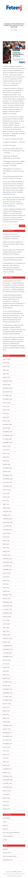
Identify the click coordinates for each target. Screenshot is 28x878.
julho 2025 (6, 406)
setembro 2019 (7, 656)
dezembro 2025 (7, 388)
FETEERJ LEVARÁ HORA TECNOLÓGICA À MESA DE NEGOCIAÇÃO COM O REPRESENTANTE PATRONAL (13, 252)
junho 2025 (6, 410)
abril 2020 (6, 631)
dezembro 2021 (7, 558)
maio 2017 (6, 758)
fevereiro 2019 (7, 682)
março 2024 (6, 464)
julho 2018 (6, 707)
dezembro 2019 (7, 645)
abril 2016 (6, 805)
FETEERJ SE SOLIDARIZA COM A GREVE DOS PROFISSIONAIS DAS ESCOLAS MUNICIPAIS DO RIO (12, 320)
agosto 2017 (7, 747)
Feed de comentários (9, 856)
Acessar (5, 849)
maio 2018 (6, 714)
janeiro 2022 (6, 555)
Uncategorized (8, 836)
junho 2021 (6, 580)
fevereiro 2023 (7, 511)
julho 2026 (6, 363)
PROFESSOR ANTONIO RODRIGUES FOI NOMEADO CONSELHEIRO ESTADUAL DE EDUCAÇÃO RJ (14, 305)
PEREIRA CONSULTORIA (17, 871)
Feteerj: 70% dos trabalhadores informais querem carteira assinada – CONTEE (13, 327)
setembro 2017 (7, 743)
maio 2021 (6, 584)
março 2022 (6, 551)
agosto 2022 (7, 533)
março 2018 (6, 722)
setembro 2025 (7, 399)
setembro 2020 (7, 613)
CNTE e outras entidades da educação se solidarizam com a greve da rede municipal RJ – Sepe (13, 313)
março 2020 (6, 635)
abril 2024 (6, 461)
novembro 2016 (8, 780)
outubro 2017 (7, 740)
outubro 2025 (7, 395)
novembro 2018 (8, 693)
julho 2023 (6, 493)
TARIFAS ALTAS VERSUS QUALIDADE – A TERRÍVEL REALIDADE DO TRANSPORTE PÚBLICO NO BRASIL (13, 289)
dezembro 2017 (7, 732)
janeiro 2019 (6, 685)
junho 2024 (6, 453)
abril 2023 (6, 504)
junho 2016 (6, 798)
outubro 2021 (7, 566)
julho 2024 (6, 450)
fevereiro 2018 (7, 725)
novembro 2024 (8, 435)
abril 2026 (6, 373)
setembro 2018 (7, 700)
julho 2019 (6, 664)
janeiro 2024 (6, 471)
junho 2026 (6, 366)
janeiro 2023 (6, 515)
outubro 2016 (7, 783)
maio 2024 (6, 457)
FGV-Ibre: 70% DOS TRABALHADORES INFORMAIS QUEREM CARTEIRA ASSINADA (14, 332)
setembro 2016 (7, 787)
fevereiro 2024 (7, 468)
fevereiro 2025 (7, 424)
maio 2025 (6, 413)
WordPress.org (8, 860)
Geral (4, 821)
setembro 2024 (7, 442)
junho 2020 (6, 624)
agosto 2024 (7, 446)
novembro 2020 (8, 606)
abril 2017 (6, 762)
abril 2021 (6, 587)
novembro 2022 (8, 522)
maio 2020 (6, 627)
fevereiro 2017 (7, 769)
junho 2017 (6, 754)
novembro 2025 (8, 392)
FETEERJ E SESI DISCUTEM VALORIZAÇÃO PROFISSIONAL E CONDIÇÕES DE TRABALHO (12, 236)
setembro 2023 (7, 486)
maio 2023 (6, 500)
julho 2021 (6, 577)
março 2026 (6, 377)
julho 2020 (6, 620)
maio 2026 (6, 370)
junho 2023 (6, 497)
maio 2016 (6, 801)
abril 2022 (6, 547)
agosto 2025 (7, 402)
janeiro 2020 (6, 642)
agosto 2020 (7, 616)
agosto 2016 (7, 791)
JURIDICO (5, 825)
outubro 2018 (7, 696)
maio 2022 (6, 544)
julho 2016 (6, 794)
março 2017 (6, 765)
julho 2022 (6, 537)
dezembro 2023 (7, 475)
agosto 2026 (7, 359)
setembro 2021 (7, 569)
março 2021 (6, 591)
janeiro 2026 (6, 384)
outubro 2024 (7, 439)
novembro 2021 (8, 562)
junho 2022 (6, 540)
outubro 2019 (7, 653)
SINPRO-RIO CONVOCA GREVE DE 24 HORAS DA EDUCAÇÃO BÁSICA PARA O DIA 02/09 (13, 244)
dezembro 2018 (7, 689)
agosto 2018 (7, 703)
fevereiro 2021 (7, 595)
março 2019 (6, 678)
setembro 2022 (7, 529)
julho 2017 (6, 751)
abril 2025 (6, 417)
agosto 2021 (7, 573)
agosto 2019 (7, 660)
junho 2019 (6, 667)
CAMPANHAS (6, 818)
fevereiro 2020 (7, 638)
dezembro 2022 (7, 519)
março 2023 (6, 508)
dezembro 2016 (7, 776)
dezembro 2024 (7, 431)
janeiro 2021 (6, 598)
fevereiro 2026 (7, 381)
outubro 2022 (7, 526)
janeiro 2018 (6, 729)
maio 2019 (6, 671)
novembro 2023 (8, 479)
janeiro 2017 (6, 772)
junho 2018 (6, 711)
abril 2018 (6, 718)
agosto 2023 (7, 490)
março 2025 (6, 421)
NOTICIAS (5, 829)
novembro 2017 (8, 736)
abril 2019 (6, 674)
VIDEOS (5, 840)
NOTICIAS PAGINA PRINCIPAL (11, 832)
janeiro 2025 (6, 428)
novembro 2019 (8, 649)
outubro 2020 (7, 609)
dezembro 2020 (7, 602)
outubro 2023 (7, 482)
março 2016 (6, 809)
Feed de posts (7, 852)
